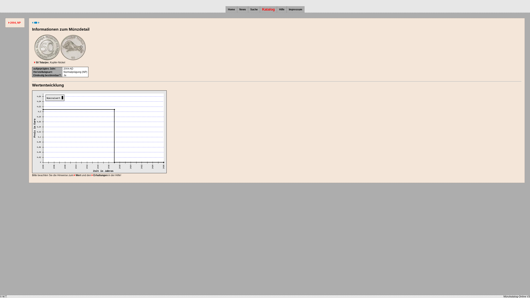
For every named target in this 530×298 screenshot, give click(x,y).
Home (231, 9)
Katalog (268, 9)
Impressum (295, 9)
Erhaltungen (100, 175)
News (242, 9)
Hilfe (281, 9)
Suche (254, 9)
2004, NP (15, 22)
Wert (78, 175)
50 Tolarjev (42, 62)
